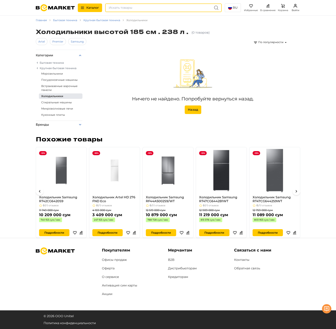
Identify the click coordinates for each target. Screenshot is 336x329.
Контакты (241, 260)
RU (235, 8)
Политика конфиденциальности (70, 323)
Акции (107, 294)
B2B (171, 260)
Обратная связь (247, 268)
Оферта (108, 268)
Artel (41, 41)
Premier (57, 41)
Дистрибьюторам (182, 268)
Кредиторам (178, 277)
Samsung (77, 41)
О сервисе (110, 277)
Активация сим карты (119, 285)
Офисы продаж (114, 260)
